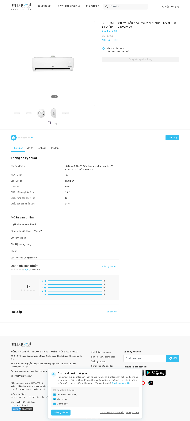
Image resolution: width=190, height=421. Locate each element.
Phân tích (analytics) (67, 394)
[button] (49, 122)
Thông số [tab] (17, 148)
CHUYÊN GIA (92, 6)
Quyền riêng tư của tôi (102, 366)
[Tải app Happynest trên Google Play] (155, 372)
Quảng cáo (62, 404)
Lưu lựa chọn (132, 412)
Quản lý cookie (98, 361)
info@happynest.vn (23, 376)
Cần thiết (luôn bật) (66, 390)
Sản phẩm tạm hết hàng (140, 59)
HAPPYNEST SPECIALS (68, 6)
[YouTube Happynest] (142, 382)
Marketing (62, 399)
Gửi (175, 358)
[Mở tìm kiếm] (106, 7)
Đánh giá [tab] (41, 148)
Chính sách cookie (121, 383)
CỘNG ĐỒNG (44, 6)
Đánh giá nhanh (109, 266)
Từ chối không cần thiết (112, 412)
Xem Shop (172, 137)
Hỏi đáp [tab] (54, 148)
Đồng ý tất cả (61, 412)
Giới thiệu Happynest (101, 352)
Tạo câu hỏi (111, 312)
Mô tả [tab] (30, 148)
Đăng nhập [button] (164, 6)
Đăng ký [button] (175, 6)
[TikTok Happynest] (150, 382)
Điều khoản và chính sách (103, 357)
